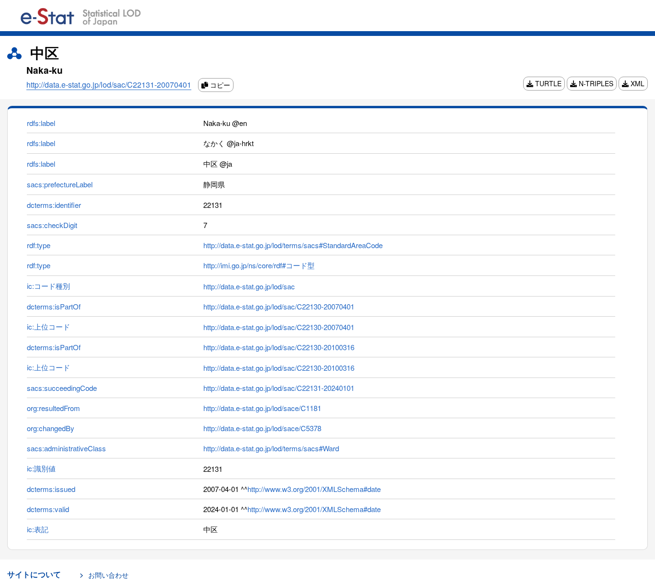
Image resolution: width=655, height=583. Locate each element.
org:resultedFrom (53, 408)
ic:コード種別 (48, 286)
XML (636, 83)
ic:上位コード (48, 326)
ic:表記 (37, 529)
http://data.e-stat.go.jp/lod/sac (249, 286)
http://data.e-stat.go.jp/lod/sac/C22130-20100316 (278, 347)
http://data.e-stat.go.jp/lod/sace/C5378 (262, 428)
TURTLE (547, 83)
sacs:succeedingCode (62, 388)
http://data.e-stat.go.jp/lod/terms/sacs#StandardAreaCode (293, 245)
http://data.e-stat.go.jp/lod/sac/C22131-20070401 (108, 84)
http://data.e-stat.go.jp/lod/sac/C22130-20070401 (278, 306)
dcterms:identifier (54, 205)
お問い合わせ (108, 575)
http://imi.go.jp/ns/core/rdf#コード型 (259, 265)
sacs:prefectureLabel (60, 184)
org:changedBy (50, 428)
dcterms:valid (48, 509)
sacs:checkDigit (52, 225)
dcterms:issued (51, 489)
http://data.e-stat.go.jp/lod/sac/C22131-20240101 (278, 388)
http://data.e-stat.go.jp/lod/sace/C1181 (262, 408)
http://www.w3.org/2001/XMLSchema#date (314, 489)
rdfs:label (41, 123)
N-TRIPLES (595, 83)
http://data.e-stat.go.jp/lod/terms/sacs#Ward (271, 448)
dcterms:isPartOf (54, 306)
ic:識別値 (41, 468)
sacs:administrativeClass (66, 448)
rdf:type (38, 245)
